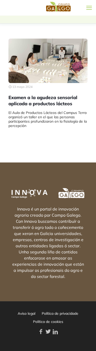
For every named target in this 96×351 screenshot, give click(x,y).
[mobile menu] (89, 7)
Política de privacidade (60, 313)
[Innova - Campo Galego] (23, 7)
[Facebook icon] (41, 331)
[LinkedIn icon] (55, 331)
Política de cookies (48, 321)
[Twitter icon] (48, 331)
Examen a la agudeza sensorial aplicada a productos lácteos (42, 101)
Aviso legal (26, 313)
